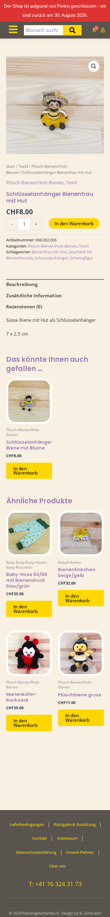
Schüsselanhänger (51, 258)
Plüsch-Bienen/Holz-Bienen (35, 182)
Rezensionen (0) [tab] (24, 306)
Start (10, 166)
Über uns (57, 866)
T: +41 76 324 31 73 (55, 884)
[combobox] (43, 30)
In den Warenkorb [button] (25, 470)
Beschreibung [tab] (22, 284)
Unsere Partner (80, 852)
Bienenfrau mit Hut (49, 252)
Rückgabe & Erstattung (75, 824)
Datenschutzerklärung (36, 852)
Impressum (67, 838)
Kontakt (39, 838)
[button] (93, 66)
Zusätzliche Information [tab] (34, 295)
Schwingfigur (81, 258)
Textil (23, 166)
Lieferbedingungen (26, 824)
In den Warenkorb (74, 223)
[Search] (72, 30)
